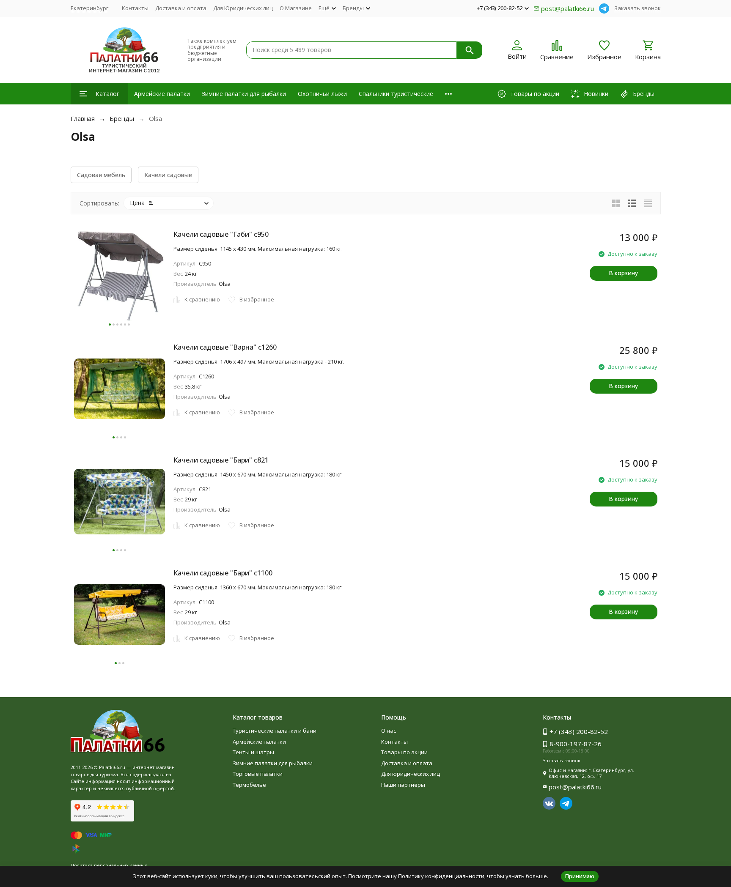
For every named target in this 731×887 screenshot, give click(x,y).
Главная (83, 118)
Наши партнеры (403, 784)
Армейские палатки (162, 94)
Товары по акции (404, 752)
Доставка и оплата (180, 8)
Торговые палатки (258, 773)
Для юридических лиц (410, 773)
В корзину (623, 273)
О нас (388, 730)
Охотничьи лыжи (322, 94)
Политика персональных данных (109, 865)
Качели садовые (168, 175)
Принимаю (579, 876)
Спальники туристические (396, 94)
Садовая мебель (101, 175)
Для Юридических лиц (243, 8)
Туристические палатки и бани (274, 730)
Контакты (135, 8)
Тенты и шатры (253, 752)
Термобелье (249, 784)
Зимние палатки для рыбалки (244, 94)
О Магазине (296, 8)
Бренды (122, 118)
